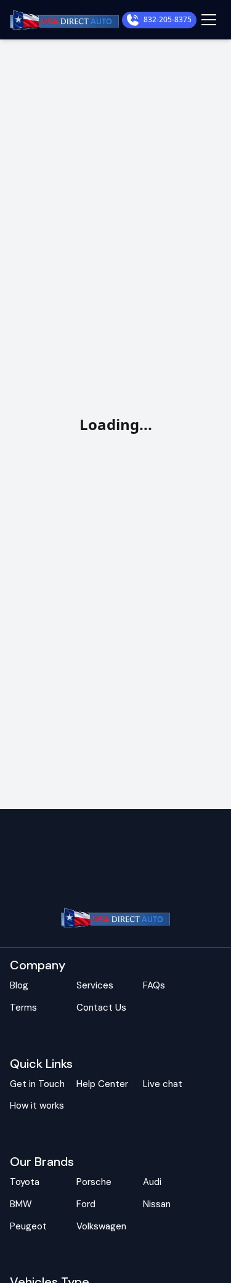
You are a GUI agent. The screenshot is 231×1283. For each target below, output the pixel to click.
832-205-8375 (168, 20)
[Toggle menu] (209, 19)
